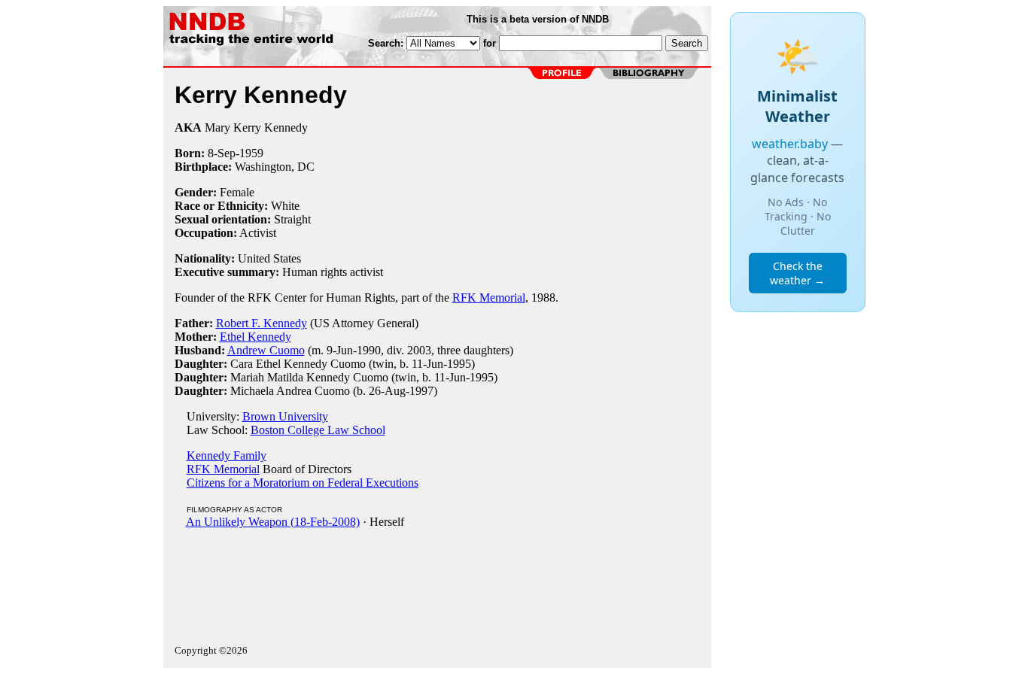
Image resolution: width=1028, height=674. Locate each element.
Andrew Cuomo (266, 350)
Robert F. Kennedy (261, 323)
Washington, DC (275, 166)
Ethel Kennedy (255, 336)
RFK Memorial (488, 297)
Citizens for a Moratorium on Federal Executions (302, 482)
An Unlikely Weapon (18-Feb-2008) (273, 521)
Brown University (285, 416)
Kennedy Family (226, 455)
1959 (251, 153)
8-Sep (222, 153)
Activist (257, 232)
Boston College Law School (318, 430)
